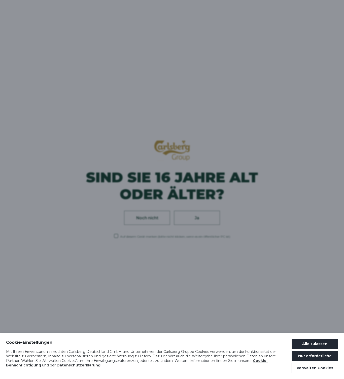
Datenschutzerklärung (78, 365)
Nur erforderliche (315, 356)
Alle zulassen (314, 344)
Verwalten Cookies (315, 368)
